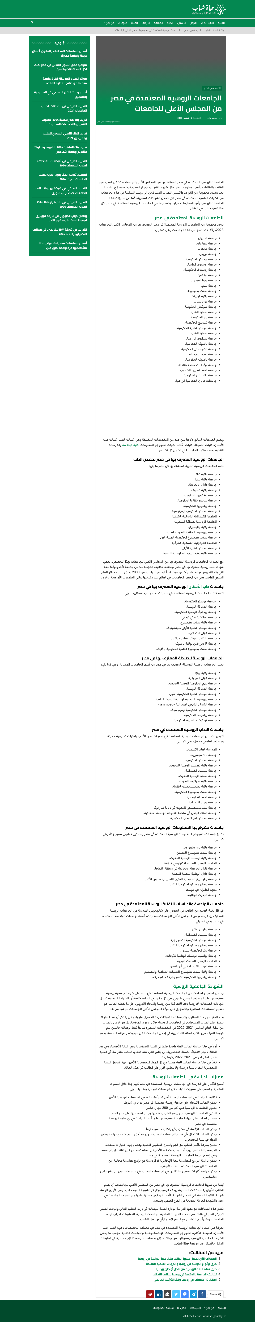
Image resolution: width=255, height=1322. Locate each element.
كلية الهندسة (130, 445)
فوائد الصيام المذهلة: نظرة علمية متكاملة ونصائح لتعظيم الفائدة (65, 81)
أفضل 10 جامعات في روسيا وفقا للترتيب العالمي (185, 1279)
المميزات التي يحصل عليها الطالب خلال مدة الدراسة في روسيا (177, 1258)
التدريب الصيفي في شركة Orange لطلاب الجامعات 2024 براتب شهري (61, 191)
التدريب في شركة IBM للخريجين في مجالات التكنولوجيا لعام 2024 (59, 232)
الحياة (170, 22)
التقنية (134, 22)
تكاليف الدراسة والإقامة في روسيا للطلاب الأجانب (185, 1274)
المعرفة (158, 22)
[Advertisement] (161, 153)
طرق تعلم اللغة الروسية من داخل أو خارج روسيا (186, 1269)
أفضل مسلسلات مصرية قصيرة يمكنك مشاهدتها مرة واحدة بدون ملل (62, 245)
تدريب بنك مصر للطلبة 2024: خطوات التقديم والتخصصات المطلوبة (64, 122)
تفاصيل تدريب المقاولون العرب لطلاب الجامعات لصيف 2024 (63, 177)
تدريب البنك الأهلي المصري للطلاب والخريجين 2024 (65, 136)
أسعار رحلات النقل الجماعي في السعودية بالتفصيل (60, 94)
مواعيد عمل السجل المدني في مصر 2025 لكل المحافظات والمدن (60, 67)
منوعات (122, 22)
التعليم (221, 22)
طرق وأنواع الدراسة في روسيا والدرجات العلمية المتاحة (181, 1264)
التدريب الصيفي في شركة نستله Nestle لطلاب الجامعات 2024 (61, 163)
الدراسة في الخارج (212, 88)
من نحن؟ (109, 22)
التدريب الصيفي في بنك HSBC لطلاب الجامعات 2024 (64, 108)
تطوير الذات (207, 22)
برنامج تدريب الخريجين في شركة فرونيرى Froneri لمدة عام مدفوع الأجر (61, 218)
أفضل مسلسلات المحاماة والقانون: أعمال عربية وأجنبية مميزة (59, 53)
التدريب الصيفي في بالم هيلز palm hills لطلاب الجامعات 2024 (62, 204)
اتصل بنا (181, 1307)
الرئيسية (222, 1307)
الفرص (193, 22)
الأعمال (181, 22)
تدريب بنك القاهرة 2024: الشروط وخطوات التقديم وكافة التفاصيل (60, 149)
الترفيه (146, 22)
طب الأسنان (199, 586)
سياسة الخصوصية (163, 1307)
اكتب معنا (195, 1307)
